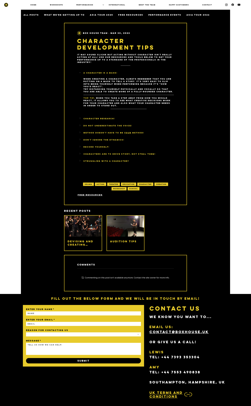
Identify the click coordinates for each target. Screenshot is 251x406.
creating (161, 184)
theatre (113, 184)
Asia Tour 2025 (101, 15)
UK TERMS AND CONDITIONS (166, 394)
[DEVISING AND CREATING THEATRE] (83, 226)
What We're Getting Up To (64, 15)
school (133, 189)
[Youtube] (239, 4)
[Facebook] (232, 4)
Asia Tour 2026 (198, 15)
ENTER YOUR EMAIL (40, 320)
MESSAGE (33, 341)
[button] (125, 72)
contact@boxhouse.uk (179, 332)
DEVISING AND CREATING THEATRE (80, 243)
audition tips (123, 241)
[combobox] (83, 334)
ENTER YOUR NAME (40, 309)
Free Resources (130, 15)
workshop (119, 189)
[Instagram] (226, 4)
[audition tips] (125, 226)
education (129, 184)
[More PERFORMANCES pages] (103, 5)
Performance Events (164, 15)
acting (100, 184)
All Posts (31, 15)
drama (88, 184)
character (145, 184)
